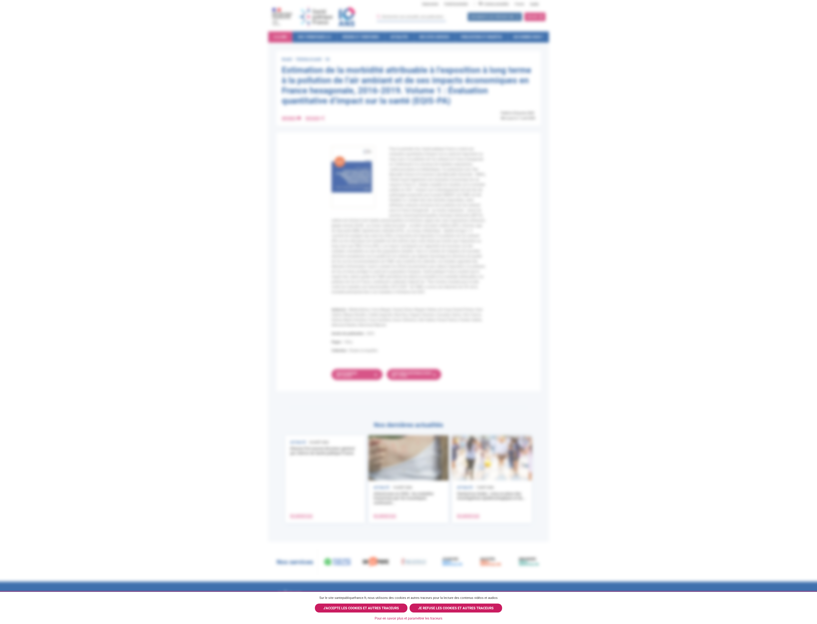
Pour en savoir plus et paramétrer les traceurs (408, 618)
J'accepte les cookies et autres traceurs (361, 608)
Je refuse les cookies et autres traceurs (456, 608)
